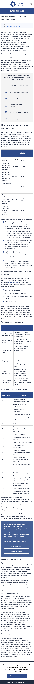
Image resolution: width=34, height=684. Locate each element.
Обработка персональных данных (17, 682)
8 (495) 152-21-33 (17, 11)
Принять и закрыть (17, 676)
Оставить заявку (16, 551)
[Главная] (4, 25)
